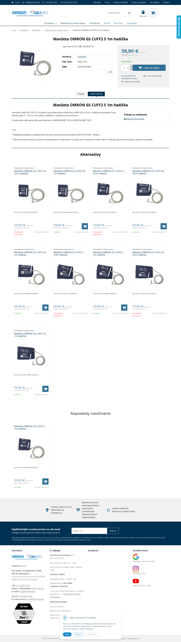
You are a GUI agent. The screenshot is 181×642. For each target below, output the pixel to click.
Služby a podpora (139, 2)
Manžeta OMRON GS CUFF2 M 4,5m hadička (148, 172)
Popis (81, 94)
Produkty (24, 30)
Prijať (67, 634)
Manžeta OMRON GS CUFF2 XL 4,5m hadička (148, 253)
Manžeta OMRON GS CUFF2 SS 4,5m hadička (30, 172)
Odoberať (113, 531)
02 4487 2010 (51, 2)
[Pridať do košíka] (85, 226)
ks (128, 68)
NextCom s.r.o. (134, 638)
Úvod (17, 2)
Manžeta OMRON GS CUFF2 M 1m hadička (30, 253)
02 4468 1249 (25, 596)
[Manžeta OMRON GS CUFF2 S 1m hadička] (35, 63)
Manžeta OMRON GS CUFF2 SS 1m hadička (70, 172)
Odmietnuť (92, 634)
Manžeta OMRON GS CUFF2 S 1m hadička (29, 427)
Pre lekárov (155, 2)
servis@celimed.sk (35, 599)
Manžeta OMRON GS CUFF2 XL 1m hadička (30, 335)
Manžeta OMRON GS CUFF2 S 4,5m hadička (108, 172)
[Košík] (152, 13)
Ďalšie (166, 2)
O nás (107, 2)
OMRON (82, 57)
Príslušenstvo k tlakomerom (57, 30)
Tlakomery (36, 30)
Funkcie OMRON (120, 2)
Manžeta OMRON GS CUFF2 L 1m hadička (108, 253)
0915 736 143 (38, 588)
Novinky (118, 23)
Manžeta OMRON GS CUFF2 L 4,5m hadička (69, 253)
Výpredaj (132, 23)
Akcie (107, 23)
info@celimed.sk (32, 2)
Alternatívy (96, 94)
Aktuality (97, 2)
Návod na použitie (135, 119)
